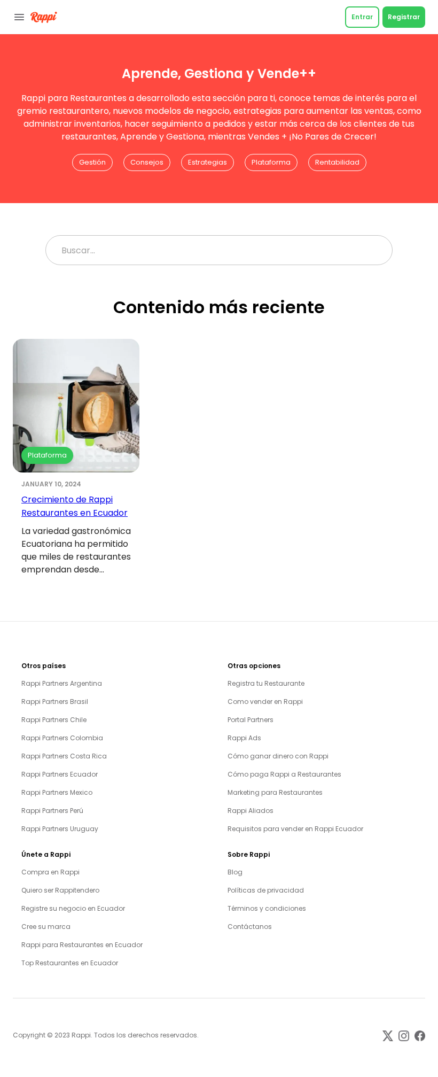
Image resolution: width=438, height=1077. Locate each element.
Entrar (362, 16)
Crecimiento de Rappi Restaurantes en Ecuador (74, 506)
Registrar (404, 16)
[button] (92, 162)
